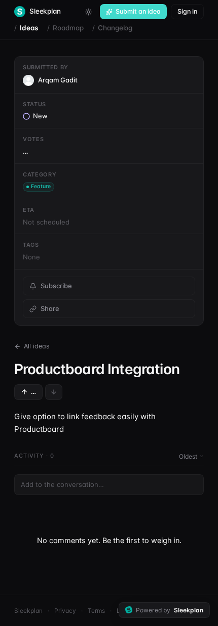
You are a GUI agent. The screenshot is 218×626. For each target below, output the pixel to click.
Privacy (65, 610)
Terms (96, 610)
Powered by (169, 610)
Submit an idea (138, 11)
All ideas (37, 346)
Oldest (188, 456)
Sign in (187, 11)
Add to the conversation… (62, 484)
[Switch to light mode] (88, 11)
